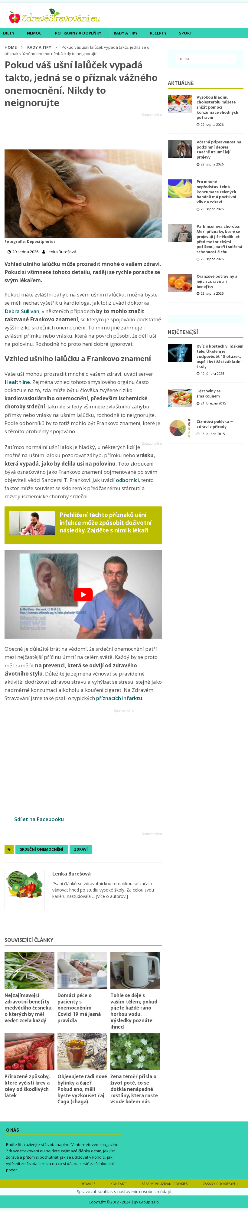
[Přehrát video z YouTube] (83, 594)
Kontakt (118, 1183)
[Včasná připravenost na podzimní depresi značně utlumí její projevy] (180, 149)
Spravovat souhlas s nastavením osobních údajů (124, 1191)
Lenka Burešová (71, 873)
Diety (9, 33)
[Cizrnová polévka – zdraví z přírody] (180, 428)
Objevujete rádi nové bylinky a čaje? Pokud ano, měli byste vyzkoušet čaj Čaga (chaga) (82, 1088)
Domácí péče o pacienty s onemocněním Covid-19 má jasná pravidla (79, 1007)
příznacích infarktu (119, 698)
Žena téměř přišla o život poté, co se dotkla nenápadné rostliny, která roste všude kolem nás (134, 1088)
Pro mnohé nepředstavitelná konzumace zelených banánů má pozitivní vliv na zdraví (216, 191)
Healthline (17, 381)
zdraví (81, 849)
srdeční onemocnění (41, 849)
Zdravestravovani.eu (25, 1151)
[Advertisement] (83, 131)
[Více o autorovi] (111, 896)
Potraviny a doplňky (78, 33)
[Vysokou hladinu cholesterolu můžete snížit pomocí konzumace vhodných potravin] (180, 104)
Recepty (158, 33)
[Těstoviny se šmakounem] (180, 398)
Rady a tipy (126, 33)
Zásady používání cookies (164, 1183)
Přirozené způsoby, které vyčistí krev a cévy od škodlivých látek (27, 1085)
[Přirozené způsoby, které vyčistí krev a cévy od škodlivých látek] (29, 1052)
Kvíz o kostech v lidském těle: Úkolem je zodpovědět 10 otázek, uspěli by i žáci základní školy (220, 356)
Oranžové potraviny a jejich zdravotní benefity (217, 281)
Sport (185, 33)
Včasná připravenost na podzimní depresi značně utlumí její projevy (219, 150)
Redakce (88, 1183)
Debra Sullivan (22, 311)
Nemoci (35, 33)
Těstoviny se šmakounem (208, 393)
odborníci (127, 479)
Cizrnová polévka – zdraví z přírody (215, 424)
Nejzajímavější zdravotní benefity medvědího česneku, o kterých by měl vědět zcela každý (29, 1007)
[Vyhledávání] (205, 59)
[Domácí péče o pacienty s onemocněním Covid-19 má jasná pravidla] (82, 970)
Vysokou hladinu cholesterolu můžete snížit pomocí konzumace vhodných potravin (217, 107)
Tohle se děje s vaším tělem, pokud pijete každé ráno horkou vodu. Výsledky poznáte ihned (133, 1011)
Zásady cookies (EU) (220, 1183)
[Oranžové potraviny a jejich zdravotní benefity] (180, 283)
